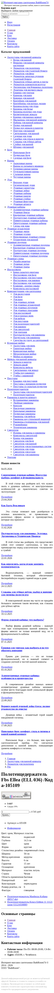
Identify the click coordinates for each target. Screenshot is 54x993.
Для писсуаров (20, 321)
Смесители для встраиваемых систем (32, 446)
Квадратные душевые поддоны (29, 247)
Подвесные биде (21, 155)
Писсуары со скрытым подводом (30, 386)
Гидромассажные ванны (25, 169)
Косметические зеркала (25, 114)
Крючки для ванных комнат (27, 117)
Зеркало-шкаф (20, 364)
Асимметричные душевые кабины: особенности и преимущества (20, 677)
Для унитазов (20, 332)
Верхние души (20, 182)
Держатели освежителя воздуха (29, 84)
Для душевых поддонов (25, 307)
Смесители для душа (23, 449)
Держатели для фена (23, 73)
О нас (10, 32)
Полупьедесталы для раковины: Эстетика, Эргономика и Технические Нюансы (24, 534)
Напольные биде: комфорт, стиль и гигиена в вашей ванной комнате (25, 732)
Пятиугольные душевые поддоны (30, 256)
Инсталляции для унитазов (27, 283)
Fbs (9, 766)
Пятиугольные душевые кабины (29, 223)
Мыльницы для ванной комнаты (29, 120)
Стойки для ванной (23, 144)
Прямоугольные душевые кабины (30, 220)
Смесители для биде (23, 441)
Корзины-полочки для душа (27, 111)
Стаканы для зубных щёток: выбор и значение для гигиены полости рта (26, 593)
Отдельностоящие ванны (26, 171)
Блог (9, 35)
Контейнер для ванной (24, 100)
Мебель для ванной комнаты (21, 359)
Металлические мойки (24, 354)
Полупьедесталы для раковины (29, 335)
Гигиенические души (24, 185)
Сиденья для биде (22, 158)
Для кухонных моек (23, 315)
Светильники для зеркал (25, 370)
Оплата (11, 41)
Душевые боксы (21, 212)
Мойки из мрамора (23, 356)
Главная (11, 30)
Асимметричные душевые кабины (30, 209)
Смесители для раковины (26, 454)
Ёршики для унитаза (23, 92)
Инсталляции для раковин (26, 280)
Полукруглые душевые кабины (29, 218)
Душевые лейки (21, 190)
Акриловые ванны (22, 163)
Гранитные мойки (22, 348)
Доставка (12, 38)
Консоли (17, 405)
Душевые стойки (22, 198)
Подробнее (6, 497)
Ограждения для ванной (25, 239)
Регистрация (13, 25)
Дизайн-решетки (21, 261)
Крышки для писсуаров (25, 381)
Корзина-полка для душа (25, 106)
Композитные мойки (23, 351)
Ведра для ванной (22, 60)
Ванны (10, 160)
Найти (5, 17)
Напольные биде (21, 152)
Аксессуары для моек (24, 345)
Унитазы (11, 457)
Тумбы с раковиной (23, 375)
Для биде (17, 296)
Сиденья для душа (22, 136)
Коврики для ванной (23, 98)
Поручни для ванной (24, 130)
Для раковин (19, 326)
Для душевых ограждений (26, 305)
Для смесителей (21, 329)
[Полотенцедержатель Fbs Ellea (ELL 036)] (16, 798)
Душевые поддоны (17, 242)
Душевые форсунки (23, 201)
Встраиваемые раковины (26, 400)
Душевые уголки (22, 234)
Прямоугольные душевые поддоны (31, 253)
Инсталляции (14, 269)
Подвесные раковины (24, 413)
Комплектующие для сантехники (24, 291)
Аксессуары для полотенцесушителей (32, 392)
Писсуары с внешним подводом (29, 384)
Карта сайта (13, 46)
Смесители (12, 430)
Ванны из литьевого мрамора (28, 166)
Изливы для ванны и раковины (29, 432)
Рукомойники (20, 424)
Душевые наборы (22, 193)
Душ (9, 179)
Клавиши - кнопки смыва (26, 286)
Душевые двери (21, 231)
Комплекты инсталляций (26, 288)
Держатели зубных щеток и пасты (30, 81)
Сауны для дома (21, 226)
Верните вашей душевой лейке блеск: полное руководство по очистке (25, 707)
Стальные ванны (21, 174)
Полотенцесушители (17, 389)
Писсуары (12, 378)
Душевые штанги (22, 204)
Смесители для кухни (24, 452)
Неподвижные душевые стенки (29, 237)
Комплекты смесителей (25, 435)
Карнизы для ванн (22, 95)
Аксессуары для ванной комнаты (24, 57)
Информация (14, 828)
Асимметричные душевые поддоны (31, 245)
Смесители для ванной (25, 443)
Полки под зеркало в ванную (28, 128)
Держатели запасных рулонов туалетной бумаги (28, 77)
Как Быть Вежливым (13, 505)
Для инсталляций (22, 313)
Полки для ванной (22, 125)
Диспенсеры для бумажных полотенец (33, 87)
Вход (9, 22)
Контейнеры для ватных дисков (29, 103)
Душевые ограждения (18, 228)
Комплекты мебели (23, 367)
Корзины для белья (23, 109)
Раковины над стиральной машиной (31, 419)
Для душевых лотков (23, 302)
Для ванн (18, 299)
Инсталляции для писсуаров (27, 277)
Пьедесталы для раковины (26, 337)
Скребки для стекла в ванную (28, 139)
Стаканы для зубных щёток (27, 141)
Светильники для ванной (26, 133)
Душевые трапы (21, 266)
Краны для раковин (23, 438)
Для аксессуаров (21, 294)
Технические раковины (25, 427)
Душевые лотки (21, 264)
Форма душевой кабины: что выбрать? (22, 620)
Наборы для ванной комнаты (28, 122)
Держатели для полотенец (26, 68)
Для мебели (19, 318)
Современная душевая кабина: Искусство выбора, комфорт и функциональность (24, 476)
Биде (9, 149)
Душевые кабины (16, 207)
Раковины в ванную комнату (22, 397)
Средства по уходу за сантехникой (30, 340)
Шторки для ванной (23, 147)
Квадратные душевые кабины (28, 215)
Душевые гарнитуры (23, 188)
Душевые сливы (15, 258)
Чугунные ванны (22, 177)
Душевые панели (22, 196)
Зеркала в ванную (22, 362)
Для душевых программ (25, 310)
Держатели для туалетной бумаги (30, 71)
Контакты (12, 43)
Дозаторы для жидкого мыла (27, 90)
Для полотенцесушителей (26, 324)
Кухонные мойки (16, 343)
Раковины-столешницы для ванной (31, 422)
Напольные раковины (24, 411)
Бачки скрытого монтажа (26, 272)
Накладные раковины (24, 408)
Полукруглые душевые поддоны (29, 250)
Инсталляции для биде (24, 275)
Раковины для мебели (24, 416)
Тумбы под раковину (24, 373)
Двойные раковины (23, 403)
